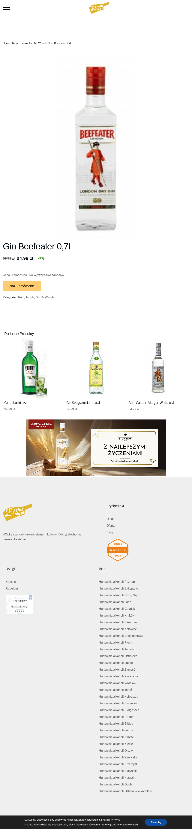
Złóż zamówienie (22, 286)
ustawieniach (130, 824)
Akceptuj (156, 822)
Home (6, 42)
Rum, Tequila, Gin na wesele (29, 42)
